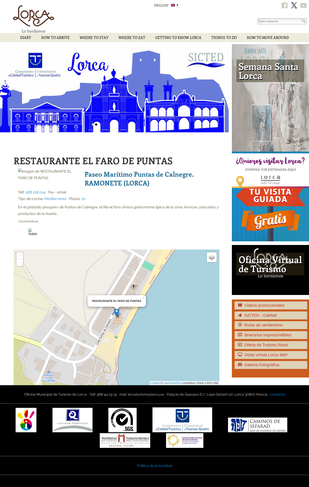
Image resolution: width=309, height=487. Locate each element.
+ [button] (19, 255)
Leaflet (155, 383)
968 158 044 (36, 192)
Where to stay (94, 37)
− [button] (20, 262)
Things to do (224, 37)
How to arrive (55, 37)
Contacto (277, 394)
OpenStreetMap (172, 383)
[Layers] (212, 257)
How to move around (268, 37)
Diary (25, 37)
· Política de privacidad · (154, 465)
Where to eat (132, 37)
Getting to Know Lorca (178, 37)
